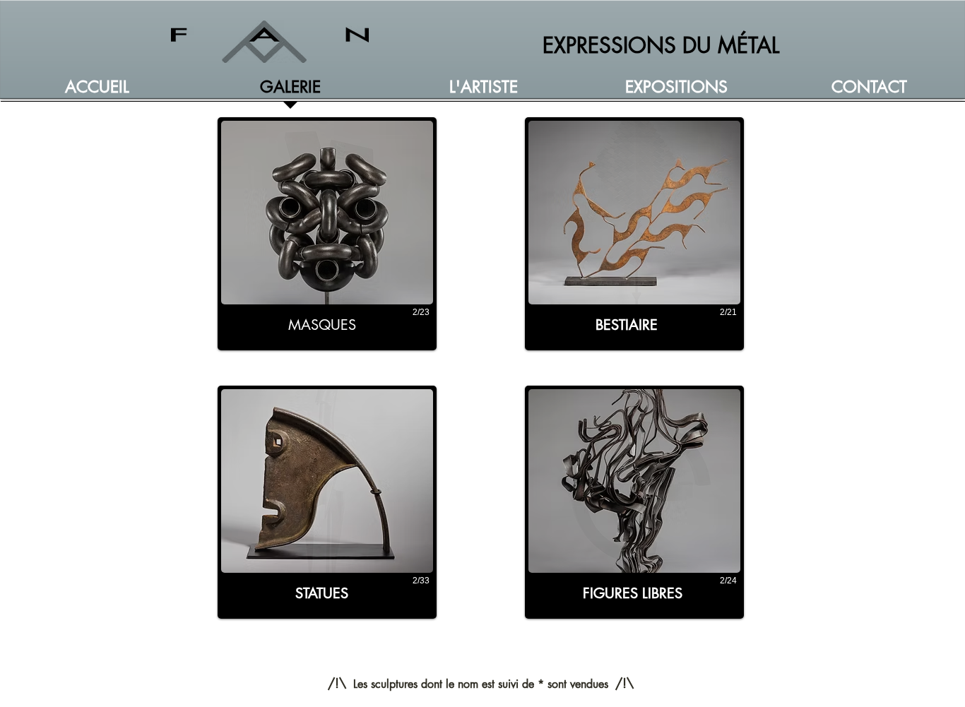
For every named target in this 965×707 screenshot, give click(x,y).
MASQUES (322, 325)
